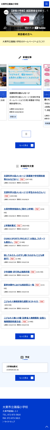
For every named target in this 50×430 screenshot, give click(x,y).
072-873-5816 (14, 414)
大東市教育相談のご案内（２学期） (19, 208)
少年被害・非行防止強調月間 (17, 271)
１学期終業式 (10, 225)
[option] (25, 19)
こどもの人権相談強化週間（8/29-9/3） (21, 301)
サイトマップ (9, 421)
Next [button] (46, 94)
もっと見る (23, 145)
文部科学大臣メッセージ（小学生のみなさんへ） (25, 192)
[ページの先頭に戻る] (47, 427)
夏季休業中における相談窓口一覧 (19, 284)
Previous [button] (3, 94)
